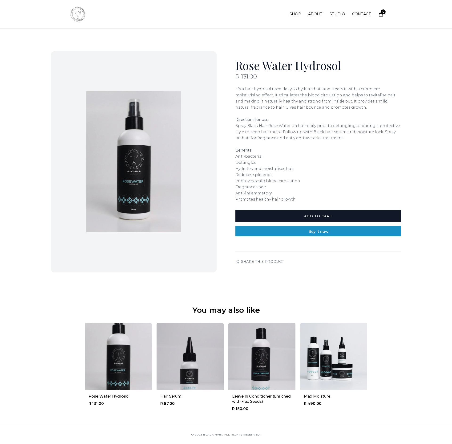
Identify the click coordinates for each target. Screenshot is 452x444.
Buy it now (318, 231)
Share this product (262, 261)
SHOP (295, 14)
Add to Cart (318, 216)
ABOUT (315, 14)
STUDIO (337, 14)
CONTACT (361, 14)
